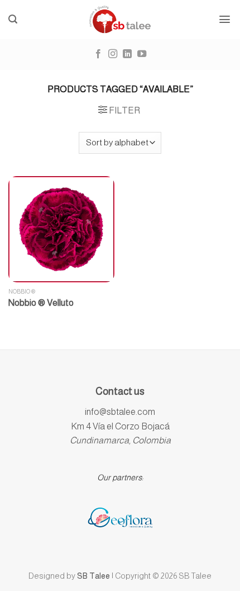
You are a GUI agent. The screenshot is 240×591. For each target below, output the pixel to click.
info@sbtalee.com (120, 412)
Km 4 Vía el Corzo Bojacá (120, 426)
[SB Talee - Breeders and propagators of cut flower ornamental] (120, 19)
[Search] (13, 19)
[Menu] (225, 19)
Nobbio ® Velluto (41, 303)
